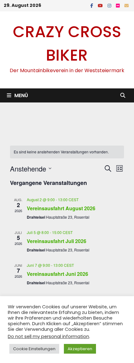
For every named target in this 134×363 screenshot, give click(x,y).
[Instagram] (110, 5)
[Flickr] (118, 5)
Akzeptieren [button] (80, 349)
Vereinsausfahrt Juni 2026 (57, 273)
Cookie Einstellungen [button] (34, 349)
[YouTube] (101, 5)
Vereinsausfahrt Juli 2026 (56, 241)
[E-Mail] (126, 5)
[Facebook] (92, 5)
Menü (21, 95)
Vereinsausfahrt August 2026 (61, 208)
